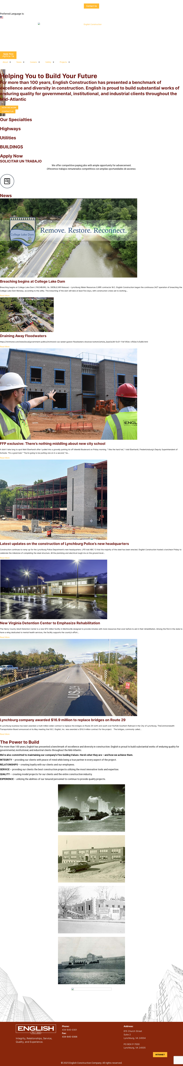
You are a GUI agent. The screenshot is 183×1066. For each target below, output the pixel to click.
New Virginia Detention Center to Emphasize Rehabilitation (50, 623)
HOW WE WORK (9, 107)
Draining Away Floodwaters (23, 336)
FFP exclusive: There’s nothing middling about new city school (52, 443)
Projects (63, 62)
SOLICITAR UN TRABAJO (21, 161)
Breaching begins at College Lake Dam (32, 281)
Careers (33, 62)
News (18, 62)
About (5, 62)
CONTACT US (8, 111)
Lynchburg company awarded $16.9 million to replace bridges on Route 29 (63, 720)
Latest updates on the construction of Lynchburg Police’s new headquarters (64, 544)
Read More (5, 295)
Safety (48, 62)
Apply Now (11, 156)
